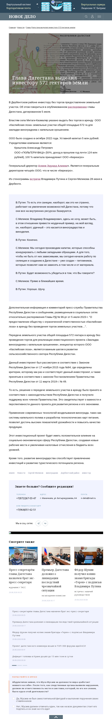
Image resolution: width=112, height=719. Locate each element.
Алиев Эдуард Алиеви (53, 165)
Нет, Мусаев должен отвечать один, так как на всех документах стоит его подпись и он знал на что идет (56, 707)
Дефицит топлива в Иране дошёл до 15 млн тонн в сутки (42, 656)
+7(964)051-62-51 (26, 509)
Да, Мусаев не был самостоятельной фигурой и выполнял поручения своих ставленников (57, 699)
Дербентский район (70, 473)
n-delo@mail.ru (88, 498)
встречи (35, 179)
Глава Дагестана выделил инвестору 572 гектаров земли (50, 27)
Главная (12, 27)
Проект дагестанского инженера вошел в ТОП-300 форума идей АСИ (49, 645)
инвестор (86, 473)
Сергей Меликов (35, 473)
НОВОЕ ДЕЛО (22, 16)
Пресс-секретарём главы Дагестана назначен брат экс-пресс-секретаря (50, 611)
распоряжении (77, 107)
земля (11, 473)
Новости (20, 27)
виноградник (52, 473)
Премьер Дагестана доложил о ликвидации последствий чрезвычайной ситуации (55, 621)
